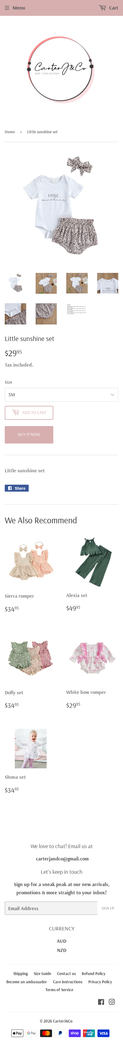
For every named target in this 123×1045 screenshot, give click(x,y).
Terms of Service (59, 989)
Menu (19, 7)
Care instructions (67, 981)
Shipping (20, 973)
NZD (61, 950)
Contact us (66, 973)
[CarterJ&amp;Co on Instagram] (112, 1002)
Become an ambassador (26, 981)
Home (10, 131)
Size (8, 382)
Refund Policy (93, 973)
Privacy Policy (100, 981)
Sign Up (108, 908)
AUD (61, 941)
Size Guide (42, 973)
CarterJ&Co (63, 1020)
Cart (113, 7)
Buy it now (29, 434)
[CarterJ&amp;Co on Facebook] (101, 1002)
